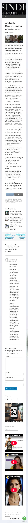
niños (17, 201)
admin (6, 32)
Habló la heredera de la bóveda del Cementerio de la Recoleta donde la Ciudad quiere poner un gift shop (16, 220)
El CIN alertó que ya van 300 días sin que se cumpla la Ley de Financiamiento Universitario (16, 227)
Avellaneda (7, 200)
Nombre (7, 372)
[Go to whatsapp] (24, 518)
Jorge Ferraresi (8, 201)
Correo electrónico (9, 377)
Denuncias (15, 199)
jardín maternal (19, 200)
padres (13, 202)
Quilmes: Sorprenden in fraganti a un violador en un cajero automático (10, 236)
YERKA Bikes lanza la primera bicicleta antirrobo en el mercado (20, 236)
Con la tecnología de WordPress (12, 513)
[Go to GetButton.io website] (24, 521)
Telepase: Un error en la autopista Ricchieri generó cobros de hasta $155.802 (16, 213)
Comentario (8, 356)
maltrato (14, 201)
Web (6, 383)
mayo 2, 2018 (11, 32)
